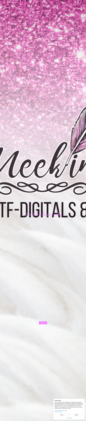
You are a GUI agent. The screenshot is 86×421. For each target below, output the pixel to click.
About (8, 2)
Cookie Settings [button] (69, 417)
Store (4, 2)
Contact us (14, 2)
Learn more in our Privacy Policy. (61, 410)
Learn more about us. (59, 411)
